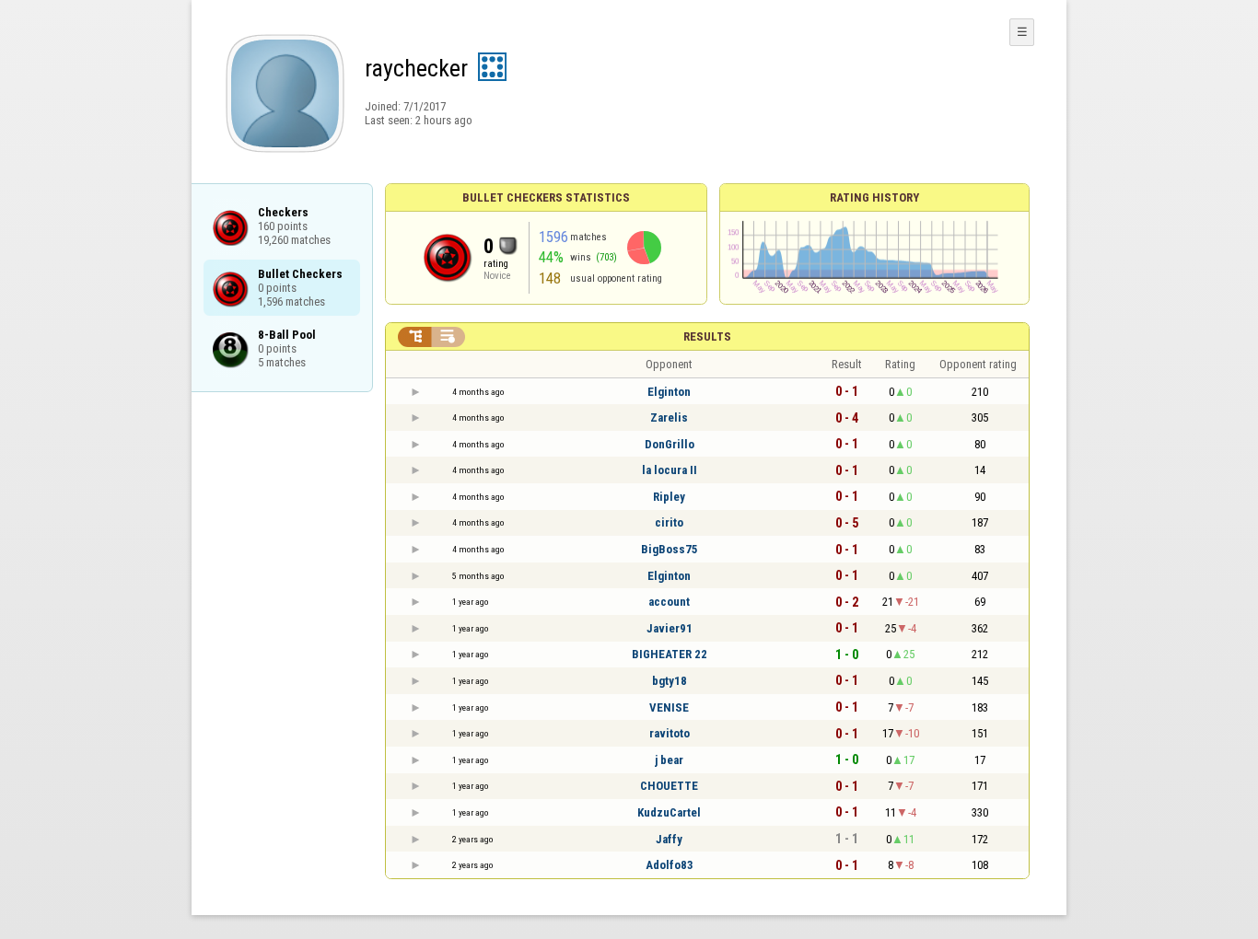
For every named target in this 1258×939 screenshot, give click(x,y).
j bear (669, 760)
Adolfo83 (669, 865)
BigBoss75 (669, 549)
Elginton (669, 392)
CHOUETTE (669, 786)
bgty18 (669, 681)
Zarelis (669, 417)
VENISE (669, 707)
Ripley (669, 497)
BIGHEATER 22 (669, 654)
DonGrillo (669, 444)
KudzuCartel (669, 812)
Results (707, 336)
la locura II (669, 470)
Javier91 (669, 628)
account (669, 602)
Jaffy (669, 839)
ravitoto (669, 733)
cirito (669, 522)
